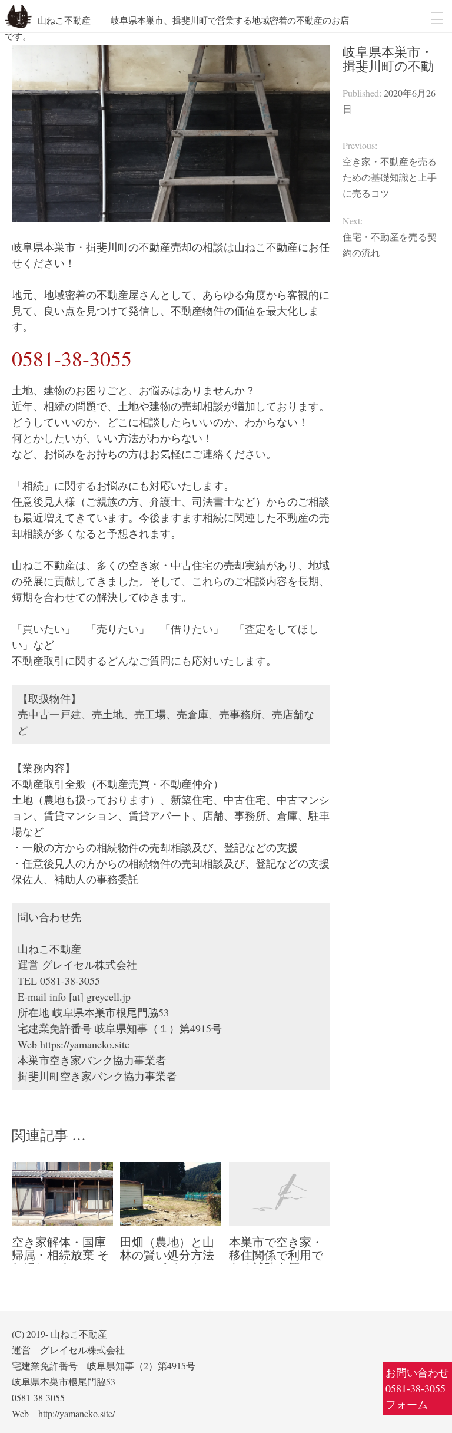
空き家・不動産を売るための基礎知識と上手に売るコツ (390, 177)
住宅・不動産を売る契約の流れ (390, 244)
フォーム (406, 1404)
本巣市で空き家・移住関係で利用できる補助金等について (276, 1261)
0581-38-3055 (415, 1388)
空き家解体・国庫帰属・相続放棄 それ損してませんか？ (60, 1261)
